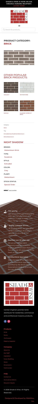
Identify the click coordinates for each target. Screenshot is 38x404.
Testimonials (8, 368)
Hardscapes (7, 338)
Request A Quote (9, 383)
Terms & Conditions (10, 380)
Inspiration (7, 356)
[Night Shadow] (19, 64)
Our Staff (6, 353)
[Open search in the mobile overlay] (18, 29)
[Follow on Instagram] (8, 321)
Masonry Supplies (9, 341)
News (5, 362)
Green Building (9, 359)
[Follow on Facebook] (5, 321)
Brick (7, 43)
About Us (7, 350)
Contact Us (7, 377)
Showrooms (7, 365)
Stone (6, 335)
